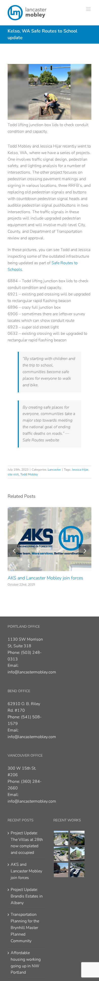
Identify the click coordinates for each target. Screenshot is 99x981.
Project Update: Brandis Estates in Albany (27, 896)
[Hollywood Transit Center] (77, 870)
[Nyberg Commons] (61, 838)
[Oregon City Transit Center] (61, 854)
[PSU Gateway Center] (77, 854)
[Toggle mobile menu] (88, 9)
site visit (13, 474)
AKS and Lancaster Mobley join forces (45, 578)
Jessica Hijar (80, 470)
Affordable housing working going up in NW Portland (26, 962)
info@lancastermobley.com (32, 672)
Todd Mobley (29, 474)
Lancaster (54, 470)
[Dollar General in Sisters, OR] (61, 870)
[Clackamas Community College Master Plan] (77, 838)
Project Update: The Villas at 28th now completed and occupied (27, 843)
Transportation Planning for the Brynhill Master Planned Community (25, 928)
